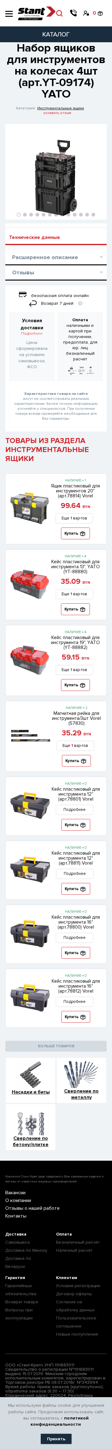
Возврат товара (21, 1302)
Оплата (64, 1234)
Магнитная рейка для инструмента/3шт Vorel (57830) (76, 718)
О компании (18, 1200)
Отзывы (23, 272)
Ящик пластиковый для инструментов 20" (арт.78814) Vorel (75, 490)
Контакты (15, 1216)
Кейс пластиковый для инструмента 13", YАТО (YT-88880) (75, 566)
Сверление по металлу (81, 1094)
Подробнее (32, 333)
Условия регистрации (78, 1285)
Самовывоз (17, 1242)
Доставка (15, 1234)
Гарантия (15, 1277)
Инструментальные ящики (60, 108)
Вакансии (15, 1193)
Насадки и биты (31, 1092)
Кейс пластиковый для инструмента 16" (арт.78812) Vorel (76, 986)
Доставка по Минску (26, 1250)
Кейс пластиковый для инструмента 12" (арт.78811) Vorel (76, 858)
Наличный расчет (74, 1250)
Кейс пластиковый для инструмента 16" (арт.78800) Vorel (76, 922)
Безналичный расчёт (78, 1242)
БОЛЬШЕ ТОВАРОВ (56, 1046)
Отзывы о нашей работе (32, 1208)
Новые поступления (77, 1334)
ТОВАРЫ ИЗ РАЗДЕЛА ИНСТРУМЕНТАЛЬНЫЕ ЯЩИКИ (47, 449)
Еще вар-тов (74, 518)
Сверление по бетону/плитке (31, 1141)
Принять (56, 1439)
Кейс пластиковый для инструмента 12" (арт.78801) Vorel (76, 794)
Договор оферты (74, 1293)
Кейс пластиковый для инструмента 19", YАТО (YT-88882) (75, 642)
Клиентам (66, 1277)
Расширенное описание (45, 257)
